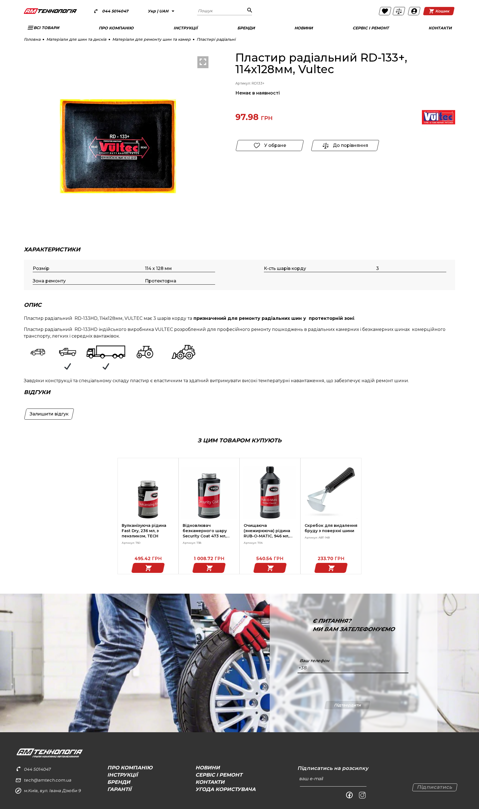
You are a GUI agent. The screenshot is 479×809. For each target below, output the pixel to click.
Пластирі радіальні (216, 39)
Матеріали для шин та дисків (76, 39)
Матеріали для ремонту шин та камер (151, 39)
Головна (32, 39)
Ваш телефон (314, 660)
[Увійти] (414, 11)
